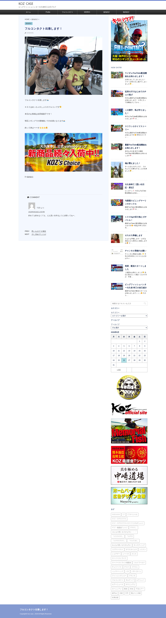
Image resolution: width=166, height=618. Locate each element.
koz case (26, 3)
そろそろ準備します (133, 235)
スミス (134, 554)
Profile (48, 12)
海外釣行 (126, 12)
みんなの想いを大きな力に (121, 545)
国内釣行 (106, 12)
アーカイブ (115, 324)
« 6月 (119, 370)
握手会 (114, 593)
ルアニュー (140, 580)
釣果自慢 (115, 597)
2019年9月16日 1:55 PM (36, 212)
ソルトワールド (139, 562)
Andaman (116, 514)
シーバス (126, 554)
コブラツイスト (117, 549)
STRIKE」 (133, 527)
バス (127, 571)
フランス (132, 576)
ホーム (28, 12)
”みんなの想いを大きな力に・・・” (124, 532)
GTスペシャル (132, 514)
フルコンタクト (67, 12)
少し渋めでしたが (38, 234)
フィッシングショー (119, 576)
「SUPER (129, 536)
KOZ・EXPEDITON (119, 519)
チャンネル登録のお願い (135, 251)
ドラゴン (135, 567)
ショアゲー (116, 554)
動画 (125, 589)
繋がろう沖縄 (136, 593)
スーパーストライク (119, 558)
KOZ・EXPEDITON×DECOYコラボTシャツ (127, 523)
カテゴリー (115, 312)
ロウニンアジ (130, 584)
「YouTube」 (133, 541)
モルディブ (130, 580)
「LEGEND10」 (117, 536)
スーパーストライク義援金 (121, 562)
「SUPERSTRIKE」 (119, 541)
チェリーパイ (117, 567)
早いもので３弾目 (38, 231)
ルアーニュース (117, 584)
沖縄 (121, 593)
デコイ (126, 567)
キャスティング (139, 545)
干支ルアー (140, 589)
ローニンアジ (117, 589)
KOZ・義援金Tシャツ (119, 527)
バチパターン (136, 571)
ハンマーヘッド (117, 571)
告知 (131, 589)
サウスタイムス (131, 549)
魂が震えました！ (132, 163)
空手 (126, 593)
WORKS (87, 12)
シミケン (143, 549)
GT (124, 514)
